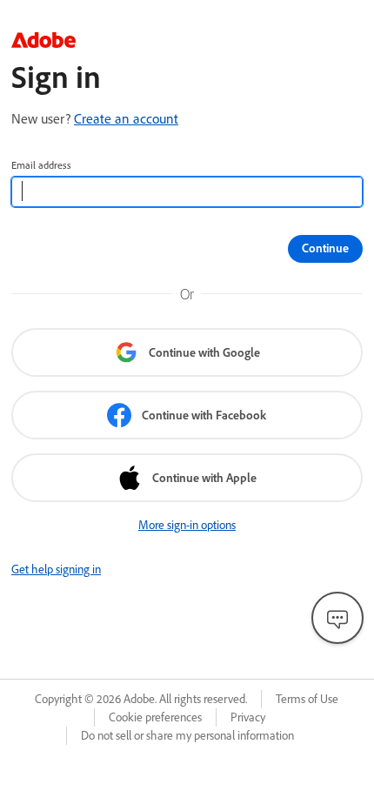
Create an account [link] (126, 118)
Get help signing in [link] (56, 569)
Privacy (247, 717)
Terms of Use (307, 699)
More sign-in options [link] (187, 525)
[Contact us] (337, 618)
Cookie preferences (155, 717)
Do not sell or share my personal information (187, 735)
